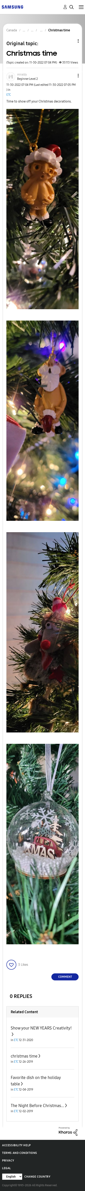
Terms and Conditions (19, 1153)
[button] (71, 75)
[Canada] (12, 7)
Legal (6, 1168)
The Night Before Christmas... (37, 1105)
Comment (65, 977)
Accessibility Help (16, 1145)
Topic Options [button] (71, 41)
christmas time (24, 1056)
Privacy (8, 1160)
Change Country (37, 1176)
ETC (8, 95)
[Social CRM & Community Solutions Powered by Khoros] (68, 1131)
